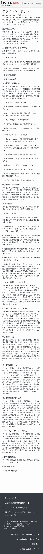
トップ (6, 522)
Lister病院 (33, 522)
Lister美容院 (18, 524)
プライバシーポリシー (29, 535)
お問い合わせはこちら (29, 549)
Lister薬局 (27, 524)
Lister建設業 (24, 522)
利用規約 (14, 535)
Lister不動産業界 (19, 526)
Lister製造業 (14, 522)
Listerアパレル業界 (10, 528)
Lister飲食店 (7, 524)
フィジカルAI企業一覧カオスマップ (20, 508)
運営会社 (35, 544)
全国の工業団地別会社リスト (17, 503)
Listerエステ (7, 526)
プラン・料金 (10, 498)
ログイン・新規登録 (32, 4)
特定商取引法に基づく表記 (27, 539)
